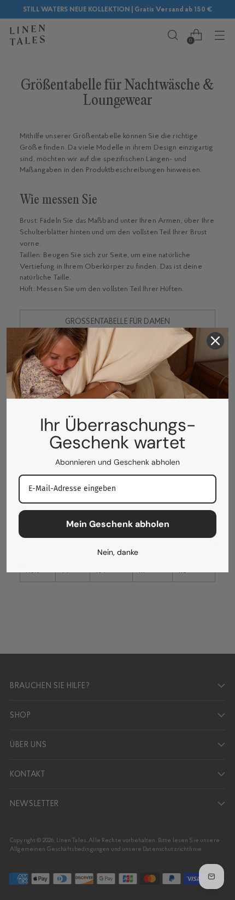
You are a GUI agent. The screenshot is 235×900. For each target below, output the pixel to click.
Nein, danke (117, 552)
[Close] (215, 341)
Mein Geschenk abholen (117, 524)
